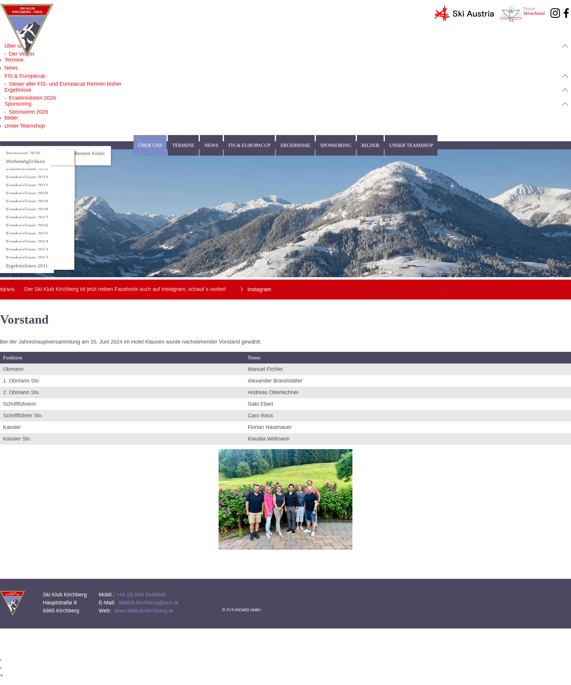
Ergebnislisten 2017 (27, 217)
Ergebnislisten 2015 (27, 233)
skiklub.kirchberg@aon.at (147, 603)
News (11, 68)
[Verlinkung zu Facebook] (566, 14)
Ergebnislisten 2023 (27, 177)
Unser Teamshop (24, 126)
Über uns (15, 46)
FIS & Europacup (24, 76)
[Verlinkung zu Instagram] (555, 14)
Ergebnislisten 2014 (27, 241)
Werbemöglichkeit (25, 161)
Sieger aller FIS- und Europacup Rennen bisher (65, 84)
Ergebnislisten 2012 (27, 258)
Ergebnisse (17, 90)
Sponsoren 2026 (28, 112)
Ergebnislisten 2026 (32, 98)
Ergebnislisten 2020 (27, 193)
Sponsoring (18, 104)
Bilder (11, 118)
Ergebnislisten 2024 (27, 169)
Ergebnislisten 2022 (27, 185)
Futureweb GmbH (244, 610)
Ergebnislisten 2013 (27, 250)
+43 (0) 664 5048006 (140, 595)
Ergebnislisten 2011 (27, 266)
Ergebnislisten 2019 (27, 201)
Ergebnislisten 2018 (27, 209)
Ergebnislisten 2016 (27, 225)
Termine (13, 60)
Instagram (258, 289)
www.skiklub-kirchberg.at (143, 611)
